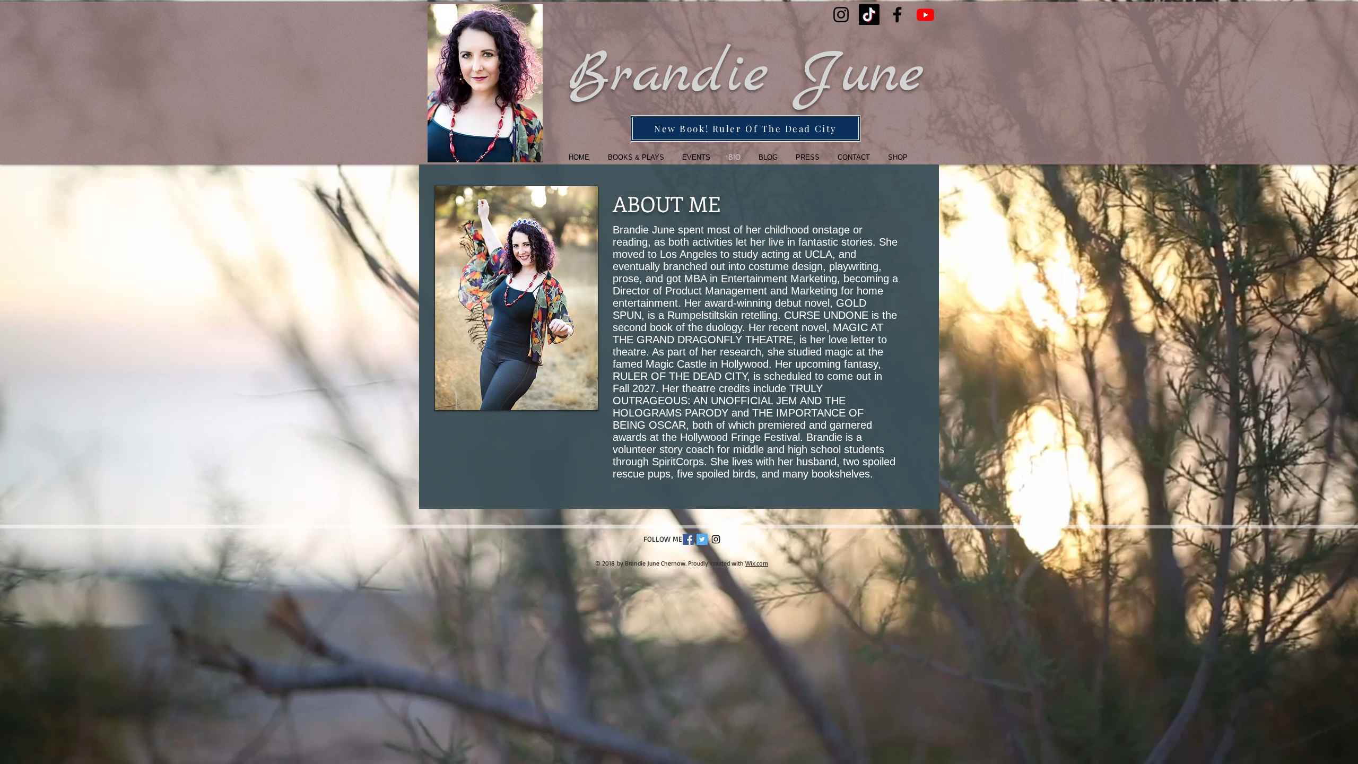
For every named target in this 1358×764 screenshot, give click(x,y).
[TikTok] (869, 14)
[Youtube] (925, 14)
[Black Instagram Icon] (841, 14)
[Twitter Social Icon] (702, 539)
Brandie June (746, 75)
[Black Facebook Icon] (897, 14)
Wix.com (756, 563)
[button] (632, 157)
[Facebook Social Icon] (688, 539)
